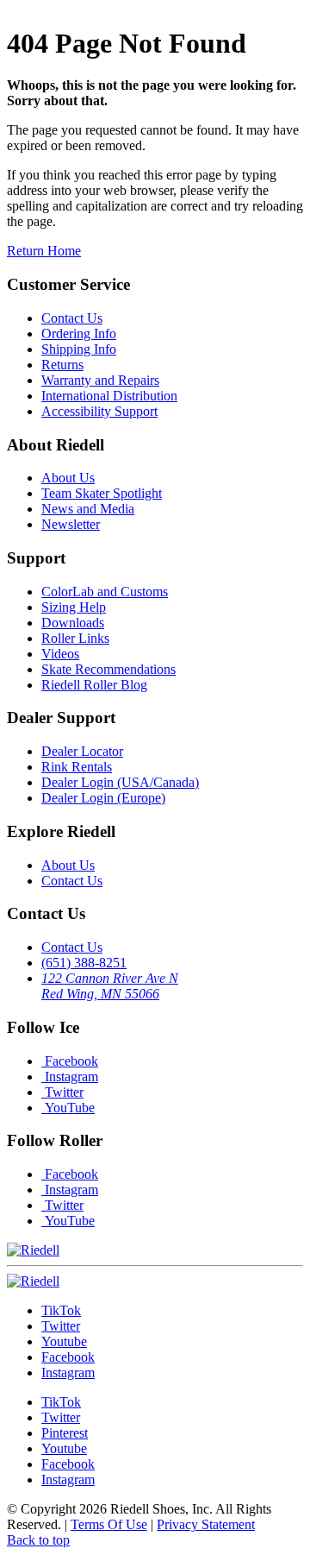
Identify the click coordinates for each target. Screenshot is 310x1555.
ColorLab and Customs (104, 591)
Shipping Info (78, 349)
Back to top (38, 1540)
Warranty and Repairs (100, 380)
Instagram (69, 1076)
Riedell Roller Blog (94, 684)
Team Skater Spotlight (101, 493)
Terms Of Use (109, 1524)
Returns (62, 364)
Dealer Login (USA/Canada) (120, 782)
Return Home (44, 250)
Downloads (72, 622)
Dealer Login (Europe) (103, 797)
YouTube (68, 1107)
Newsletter (70, 524)
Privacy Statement (206, 1524)
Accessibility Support (99, 411)
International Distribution (109, 395)
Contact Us (71, 318)
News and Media (87, 508)
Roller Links (75, 638)
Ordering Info (78, 333)
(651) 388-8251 (84, 962)
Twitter (62, 1092)
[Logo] (33, 1281)
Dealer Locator (82, 751)
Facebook (69, 1061)
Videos (60, 653)
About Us (68, 477)
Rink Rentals (76, 766)
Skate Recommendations (108, 669)
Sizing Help (73, 607)
